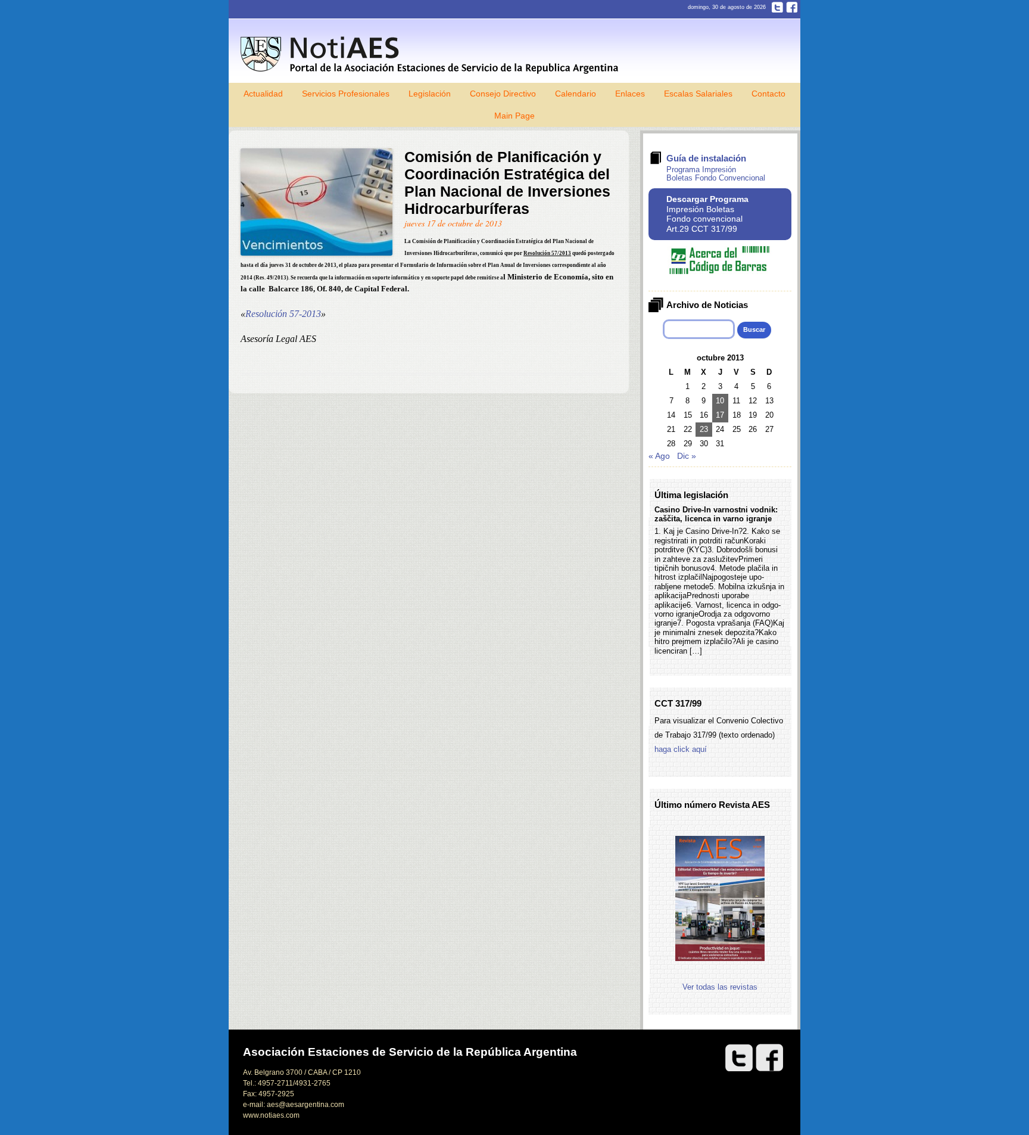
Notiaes (432, 55)
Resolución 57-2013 (283, 314)
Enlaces (630, 93)
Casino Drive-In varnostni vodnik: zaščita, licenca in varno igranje (716, 514)
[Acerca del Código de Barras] (719, 271)
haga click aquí (680, 749)
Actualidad (263, 93)
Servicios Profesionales (345, 93)
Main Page (514, 115)
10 (720, 400)
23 (704, 429)
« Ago (659, 456)
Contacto (768, 93)
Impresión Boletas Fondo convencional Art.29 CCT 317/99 (707, 214)
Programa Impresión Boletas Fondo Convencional (715, 173)
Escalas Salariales (698, 93)
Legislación (430, 93)
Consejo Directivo (503, 93)
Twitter (777, 7)
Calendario (575, 93)
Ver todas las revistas (719, 986)
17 (720, 415)
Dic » (686, 456)
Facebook (791, 7)
